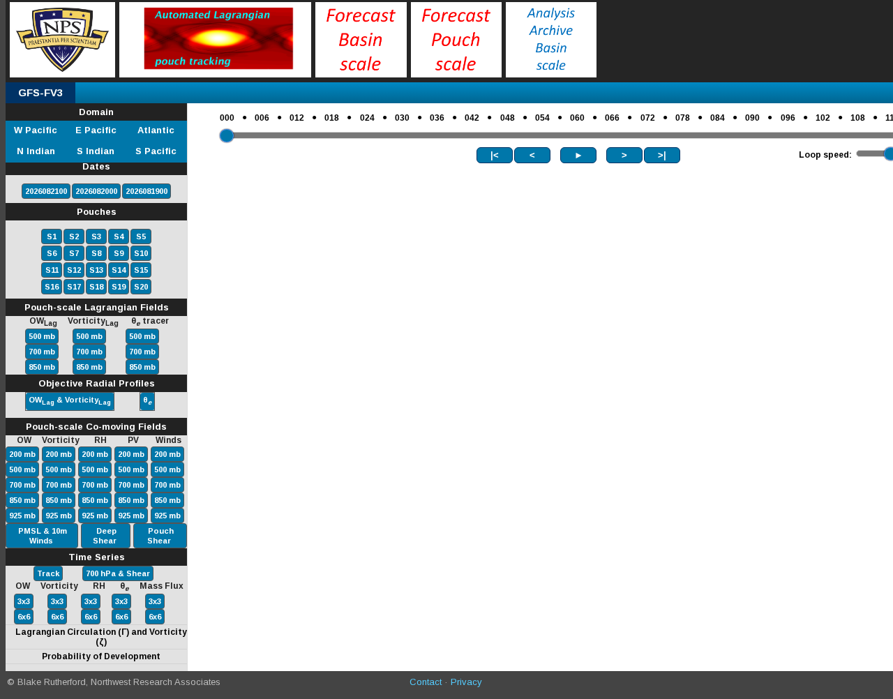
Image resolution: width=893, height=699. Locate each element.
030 (402, 118)
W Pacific (35, 130)
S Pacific (156, 151)
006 (262, 118)
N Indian (36, 151)
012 (297, 118)
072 (647, 118)
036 (437, 118)
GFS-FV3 (40, 92)
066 (612, 118)
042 (472, 118)
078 (682, 118)
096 (788, 118)
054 (542, 118)
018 (331, 118)
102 (823, 118)
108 (857, 118)
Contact (426, 682)
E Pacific (96, 130)
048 (507, 118)
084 (717, 118)
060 (577, 118)
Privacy (466, 682)
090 (752, 118)
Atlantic (155, 130)
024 (367, 118)
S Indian (95, 151)
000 (227, 118)
